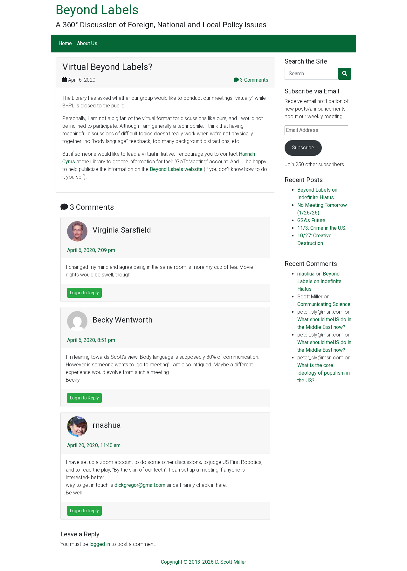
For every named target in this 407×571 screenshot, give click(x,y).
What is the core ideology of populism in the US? (323, 373)
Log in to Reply (84, 292)
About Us (87, 43)
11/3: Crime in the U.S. (321, 228)
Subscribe (303, 148)
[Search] (344, 74)
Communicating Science (323, 304)
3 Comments (253, 80)
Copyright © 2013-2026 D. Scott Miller (203, 562)
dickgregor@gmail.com (139, 485)
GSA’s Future (311, 220)
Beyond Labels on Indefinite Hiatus (319, 281)
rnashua (305, 274)
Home (65, 43)
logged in (99, 544)
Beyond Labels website (176, 169)
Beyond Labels (97, 10)
